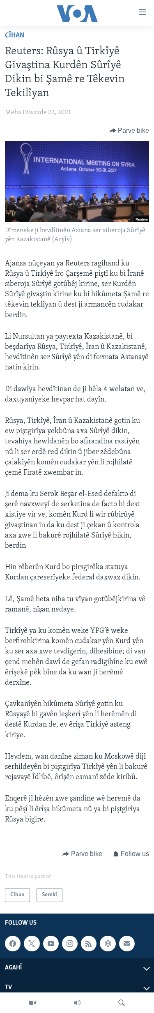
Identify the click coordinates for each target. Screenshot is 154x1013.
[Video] (32, 1002)
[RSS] (89, 944)
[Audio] (77, 1002)
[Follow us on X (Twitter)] (31, 944)
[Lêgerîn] (121, 1002)
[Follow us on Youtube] (51, 944)
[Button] (129, 130)
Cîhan (15, 35)
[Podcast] (107, 944)
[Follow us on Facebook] (13, 944)
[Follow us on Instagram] (70, 944)
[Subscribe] (127, 944)
